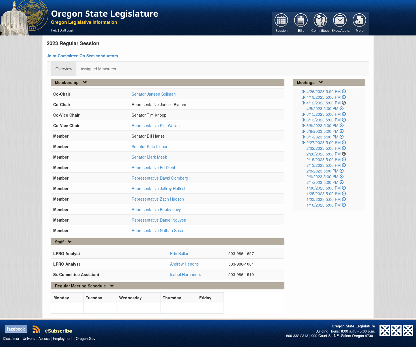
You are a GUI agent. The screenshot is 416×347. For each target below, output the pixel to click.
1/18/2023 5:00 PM (323, 205)
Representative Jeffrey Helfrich (159, 188)
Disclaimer (11, 338)
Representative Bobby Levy (156, 209)
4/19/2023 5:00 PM (323, 97)
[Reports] (359, 23)
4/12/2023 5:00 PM (323, 103)
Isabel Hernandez (186, 274)
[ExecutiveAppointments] (340, 23)
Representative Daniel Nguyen (159, 220)
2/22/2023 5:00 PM (323, 148)
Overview (63, 68)
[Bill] (301, 23)
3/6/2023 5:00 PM (322, 131)
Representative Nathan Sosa (157, 230)
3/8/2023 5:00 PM (322, 125)
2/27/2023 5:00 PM (323, 142)
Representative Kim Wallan (156, 125)
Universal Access (36, 338)
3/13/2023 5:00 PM (323, 120)
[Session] (281, 23)
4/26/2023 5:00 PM (323, 91)
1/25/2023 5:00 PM (323, 193)
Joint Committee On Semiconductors (82, 55)
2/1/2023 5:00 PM (322, 182)
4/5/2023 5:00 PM (322, 108)
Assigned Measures (98, 68)
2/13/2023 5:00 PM (323, 165)
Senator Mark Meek (149, 157)
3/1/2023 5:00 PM (322, 137)
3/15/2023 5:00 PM (323, 114)
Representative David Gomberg (160, 178)
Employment (62, 338)
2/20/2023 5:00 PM (323, 154)
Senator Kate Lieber (150, 146)
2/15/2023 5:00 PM (323, 159)
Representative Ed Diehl (153, 167)
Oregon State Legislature (104, 13)
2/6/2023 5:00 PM (322, 176)
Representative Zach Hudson (158, 199)
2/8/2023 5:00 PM (322, 171)
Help (54, 30)
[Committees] (320, 23)
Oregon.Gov (85, 338)
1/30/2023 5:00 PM (323, 188)
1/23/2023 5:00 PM (323, 199)
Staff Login (67, 30)
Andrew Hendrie (184, 264)
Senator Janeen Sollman (154, 94)
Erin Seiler (179, 253)
